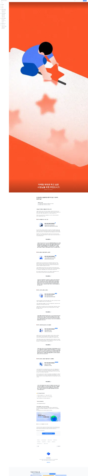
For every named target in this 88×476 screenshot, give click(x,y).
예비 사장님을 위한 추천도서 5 (41, 403)
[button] (48, 433)
